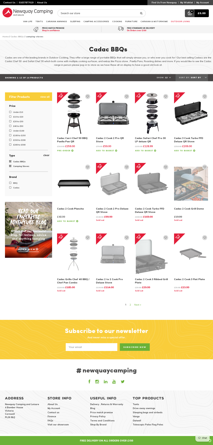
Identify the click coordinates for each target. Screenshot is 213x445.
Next (137, 304)
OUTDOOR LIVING (180, 21)
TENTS (39, 21)
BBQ (15, 183)
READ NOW (27, 249)
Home (5, 36)
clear (46, 155)
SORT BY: (184, 77)
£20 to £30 (18, 121)
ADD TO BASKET (105, 150)
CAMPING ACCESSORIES (96, 21)
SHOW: (160, 77)
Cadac (16, 187)
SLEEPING (75, 21)
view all (45, 96)
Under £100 (18, 130)
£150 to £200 (19, 140)
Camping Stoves (21, 166)
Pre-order (64, 150)
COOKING (117, 21)
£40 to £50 (18, 126)
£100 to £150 (19, 135)
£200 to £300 (19, 144)
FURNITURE (131, 21)
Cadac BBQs (17, 36)
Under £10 (18, 112)
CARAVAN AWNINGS (56, 21)
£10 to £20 (18, 116)
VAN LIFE (27, 21)
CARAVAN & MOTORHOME (154, 21)
